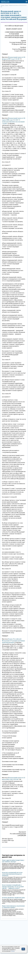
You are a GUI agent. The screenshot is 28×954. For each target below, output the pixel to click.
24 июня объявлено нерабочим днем (13, 897)
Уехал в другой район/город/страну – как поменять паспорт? (13, 860)
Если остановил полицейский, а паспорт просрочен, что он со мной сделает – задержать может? (13, 886)
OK (23, 949)
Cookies (13, 951)
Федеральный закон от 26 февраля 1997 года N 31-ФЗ (13, 58)
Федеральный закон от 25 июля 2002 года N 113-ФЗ (13, 778)
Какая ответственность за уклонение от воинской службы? (13, 906)
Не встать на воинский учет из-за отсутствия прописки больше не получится (12, 874)
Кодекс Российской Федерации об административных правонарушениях (13, 640)
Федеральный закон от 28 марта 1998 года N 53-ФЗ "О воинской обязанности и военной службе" (13, 120)
